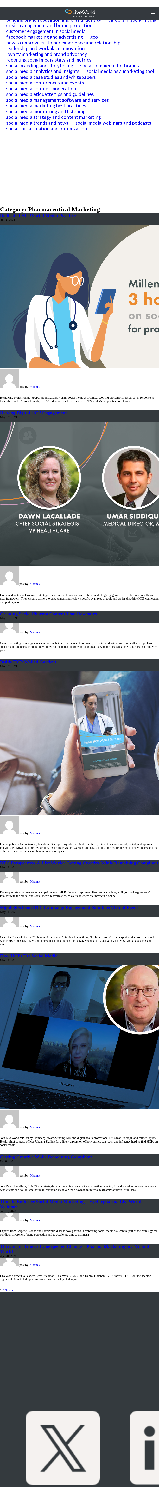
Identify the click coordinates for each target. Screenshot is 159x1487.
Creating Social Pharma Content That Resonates (48, 613)
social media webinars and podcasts (113, 123)
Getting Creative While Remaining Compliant (46, 1156)
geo (94, 37)
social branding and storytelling (39, 65)
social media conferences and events (45, 82)
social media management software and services (57, 100)
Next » (9, 1290)
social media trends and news (37, 123)
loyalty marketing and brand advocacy (46, 54)
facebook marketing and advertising (44, 37)
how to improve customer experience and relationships (64, 42)
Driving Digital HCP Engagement (33, 412)
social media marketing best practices (46, 105)
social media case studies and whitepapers (51, 77)
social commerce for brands (109, 65)
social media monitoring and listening (46, 111)
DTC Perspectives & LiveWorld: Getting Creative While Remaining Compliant (79, 862)
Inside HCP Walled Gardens (28, 661)
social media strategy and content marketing (53, 117)
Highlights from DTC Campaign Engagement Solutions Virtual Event (69, 907)
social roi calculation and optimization (46, 128)
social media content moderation (41, 88)
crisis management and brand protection (49, 25)
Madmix (35, 386)
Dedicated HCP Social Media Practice (38, 215)
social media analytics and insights (42, 71)
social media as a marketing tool (120, 71)
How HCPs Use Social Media (29, 955)
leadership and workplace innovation (45, 48)
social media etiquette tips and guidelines (50, 94)
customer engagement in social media (46, 31)
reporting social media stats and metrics (48, 60)
